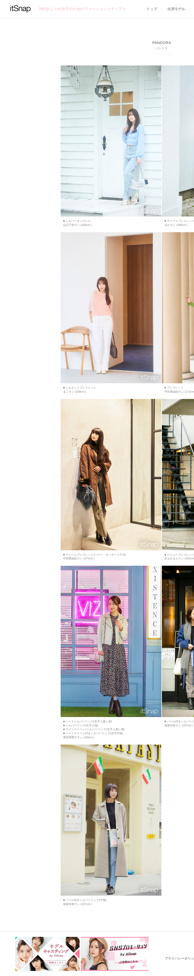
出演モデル (176, 9)
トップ (152, 9)
